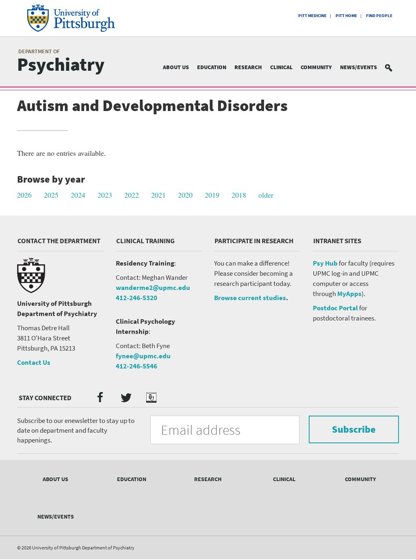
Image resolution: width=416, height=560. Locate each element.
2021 (158, 195)
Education (211, 67)
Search (393, 67)
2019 (212, 195)
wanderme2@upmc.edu (153, 287)
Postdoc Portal (335, 307)
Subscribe (354, 429)
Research (248, 67)
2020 (185, 195)
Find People (379, 15)
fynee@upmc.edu (143, 355)
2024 (78, 195)
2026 (24, 195)
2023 (105, 195)
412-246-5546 (136, 366)
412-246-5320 (136, 297)
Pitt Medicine (312, 15)
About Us (176, 67)
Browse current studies (250, 297)
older (265, 195)
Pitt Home (346, 15)
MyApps (349, 293)
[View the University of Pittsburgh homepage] (76, 18)
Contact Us (33, 362)
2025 (51, 195)
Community (316, 67)
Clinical (281, 67)
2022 (131, 195)
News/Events (358, 67)
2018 (239, 195)
